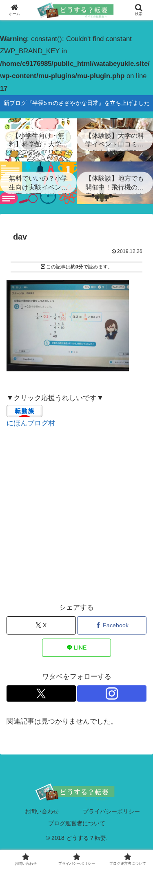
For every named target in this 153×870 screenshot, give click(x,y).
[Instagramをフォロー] (111, 693)
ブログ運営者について (76, 823)
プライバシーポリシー (111, 811)
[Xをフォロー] (41, 693)
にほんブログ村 (31, 423)
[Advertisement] (76, 515)
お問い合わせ (41, 811)
